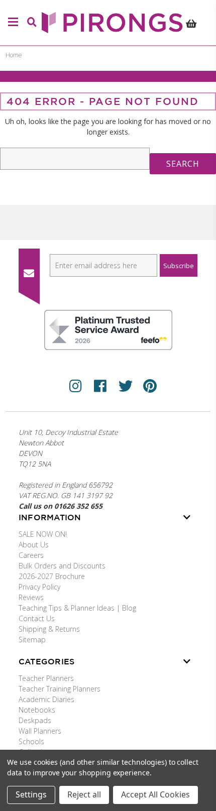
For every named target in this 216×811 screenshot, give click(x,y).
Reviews (31, 597)
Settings (31, 794)
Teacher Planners (46, 678)
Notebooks (37, 710)
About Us (34, 544)
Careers (31, 555)
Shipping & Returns (49, 629)
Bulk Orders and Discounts (62, 565)
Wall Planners (40, 731)
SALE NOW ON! (43, 534)
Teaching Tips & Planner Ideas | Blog (77, 608)
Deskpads (35, 720)
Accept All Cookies (155, 794)
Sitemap (32, 639)
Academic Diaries (46, 699)
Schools (31, 741)
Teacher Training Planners (59, 688)
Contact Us (37, 618)
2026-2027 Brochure (52, 576)
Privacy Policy (39, 587)
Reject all (84, 794)
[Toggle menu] (12, 23)
